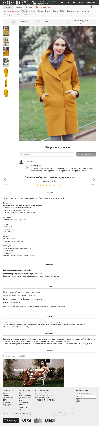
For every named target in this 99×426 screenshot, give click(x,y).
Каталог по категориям (24, 15)
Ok (78, 400)
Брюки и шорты (72, 11)
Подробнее (38, 274)
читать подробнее (19, 220)
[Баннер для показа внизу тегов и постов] (33, 373)
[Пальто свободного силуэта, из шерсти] (57, 83)
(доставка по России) (42, 393)
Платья (40, 11)
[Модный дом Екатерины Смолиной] (19, 2)
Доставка (23, 22)
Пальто (24, 11)
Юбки (62, 11)
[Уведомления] (62, 2)
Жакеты (32, 11)
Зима (5, 356)
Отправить (86, 154)
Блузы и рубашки (51, 11)
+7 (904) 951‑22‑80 (43, 4)
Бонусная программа (43, 7)
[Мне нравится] (74, 2)
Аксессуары (85, 11)
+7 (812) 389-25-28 (43, 1)
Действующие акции (11, 11)
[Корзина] (68, 2)
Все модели (8, 15)
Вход (81, 2)
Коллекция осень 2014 (16, 356)
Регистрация (91, 2)
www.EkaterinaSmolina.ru (44, 395)
